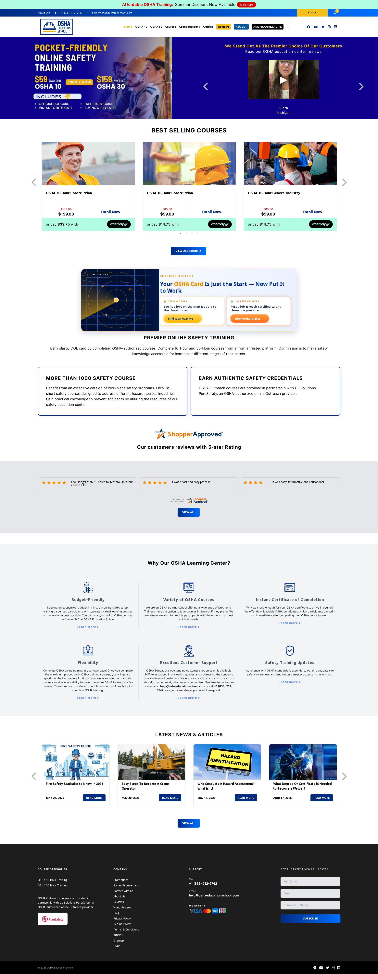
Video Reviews (122, 907)
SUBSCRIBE (310, 918)
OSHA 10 (141, 26)
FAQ (116, 913)
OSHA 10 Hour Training (52, 880)
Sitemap (118, 940)
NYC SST (241, 26)
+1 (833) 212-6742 (71, 13)
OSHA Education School (60, 967)
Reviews (223, 26)
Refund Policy (122, 924)
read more (94, 798)
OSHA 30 (156, 26)
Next (362, 87)
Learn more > (88, 627)
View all (188, 823)
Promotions (121, 880)
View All (188, 512)
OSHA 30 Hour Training (52, 885)
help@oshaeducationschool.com (112, 13)
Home (128, 26)
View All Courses (189, 251)
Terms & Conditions (126, 929)
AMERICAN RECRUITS (267, 26)
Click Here (246, 4)
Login (116, 946)
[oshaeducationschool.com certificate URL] (189, 499)
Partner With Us (123, 891)
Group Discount (189, 26)
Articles (208, 26)
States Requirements (126, 885)
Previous (207, 87)
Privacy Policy (122, 918)
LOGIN (312, 12)
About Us (119, 896)
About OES (44, 13)
